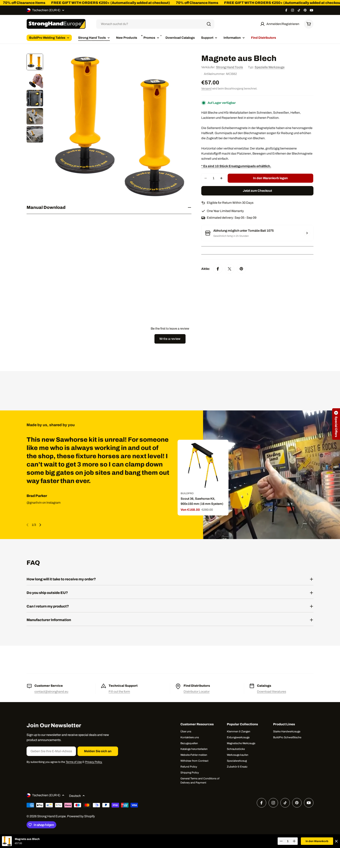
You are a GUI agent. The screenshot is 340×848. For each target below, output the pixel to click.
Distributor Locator (197, 691)
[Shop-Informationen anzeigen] (307, 233)
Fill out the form (119, 691)
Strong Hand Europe (51, 816)
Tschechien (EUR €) (46, 10)
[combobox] (155, 24)
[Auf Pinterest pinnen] (241, 269)
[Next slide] (40, 525)
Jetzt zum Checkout (257, 190)
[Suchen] (208, 24)
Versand (206, 88)
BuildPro (187, 493)
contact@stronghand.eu (51, 691)
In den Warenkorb (317, 841)
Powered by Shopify (81, 816)
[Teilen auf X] (229, 269)
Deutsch (75, 795)
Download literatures (271, 691)
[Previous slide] (27, 525)
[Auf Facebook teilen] (218, 269)
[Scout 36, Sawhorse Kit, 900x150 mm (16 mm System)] (203, 465)
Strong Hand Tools (229, 67)
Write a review (170, 338)
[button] (336, 424)
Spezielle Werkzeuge (270, 67)
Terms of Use (74, 761)
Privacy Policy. (93, 761)
